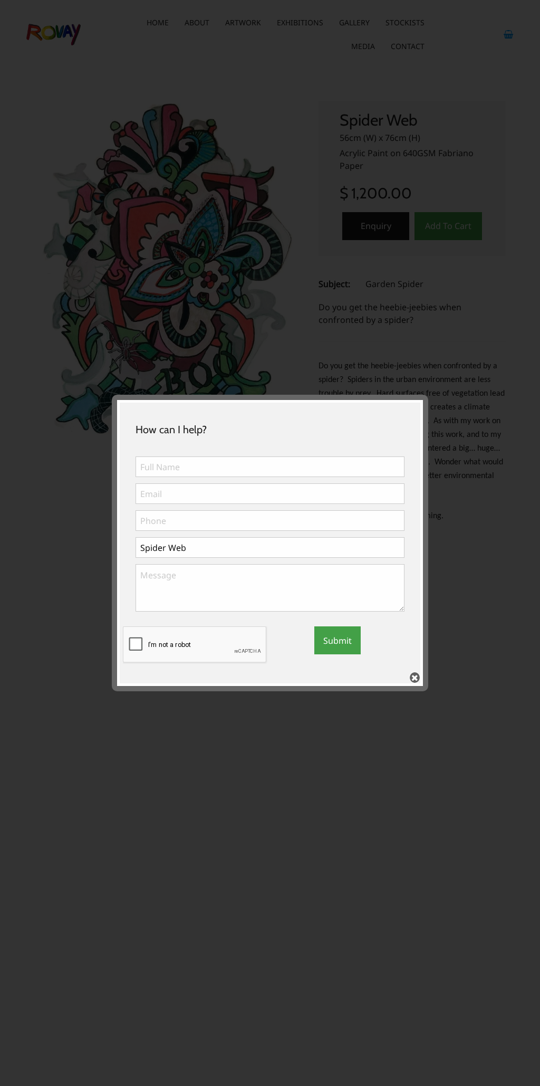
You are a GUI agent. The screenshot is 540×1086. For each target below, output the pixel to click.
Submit (337, 640)
